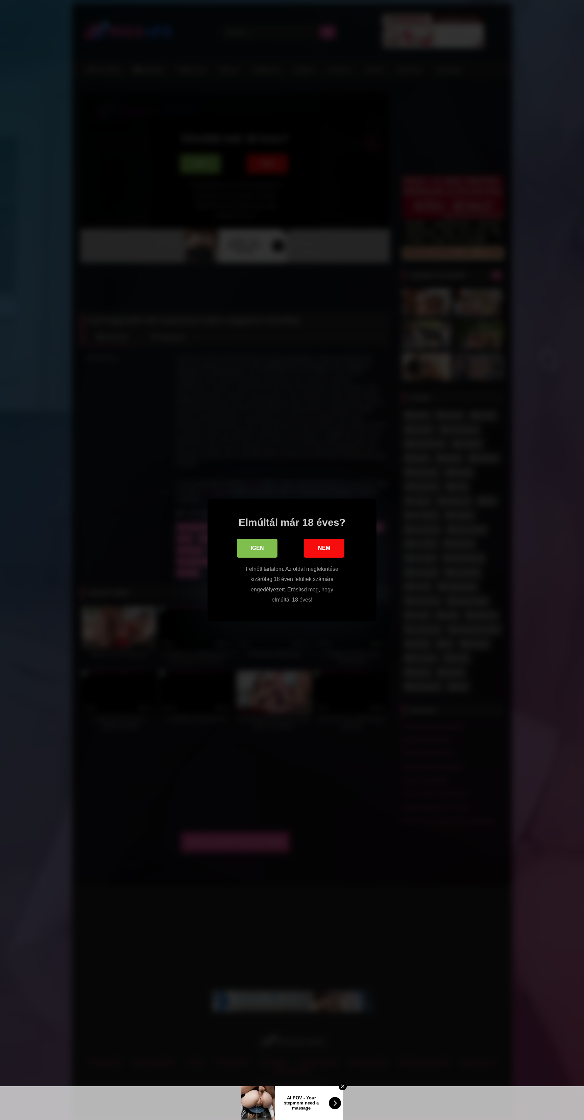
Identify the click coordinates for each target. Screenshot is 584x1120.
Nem (324, 548)
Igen (257, 548)
